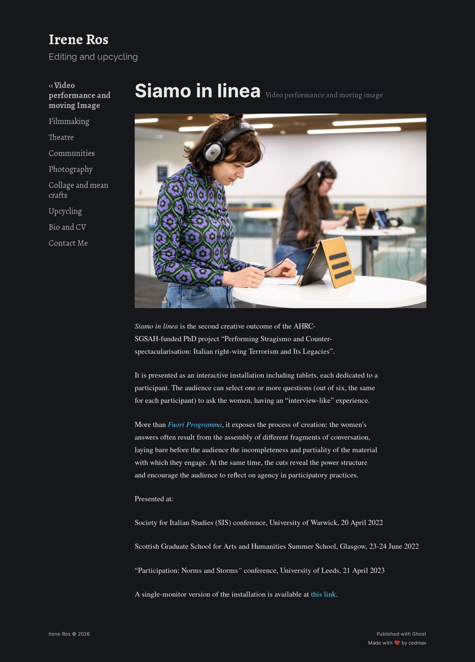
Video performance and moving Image (80, 95)
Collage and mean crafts (78, 190)
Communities (72, 153)
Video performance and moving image (324, 95)
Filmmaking (69, 121)
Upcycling (65, 211)
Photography (71, 169)
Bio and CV (67, 227)
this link (323, 594)
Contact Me (68, 243)
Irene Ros (79, 39)
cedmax (417, 643)
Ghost (419, 634)
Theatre (61, 137)
